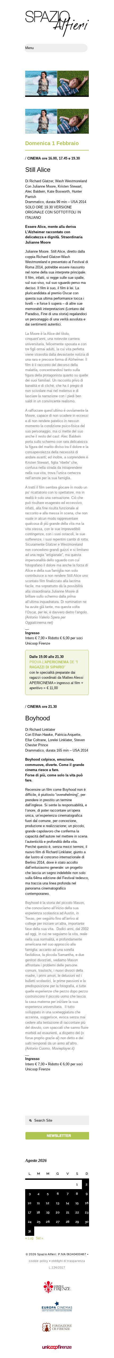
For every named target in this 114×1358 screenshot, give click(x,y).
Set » (39, 1238)
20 (58, 1212)
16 (86, 1203)
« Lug (29, 1238)
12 (47, 1203)
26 (48, 1222)
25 (38, 1222)
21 (67, 1212)
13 (57, 1203)
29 (77, 1222)
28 (67, 1222)
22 (77, 1212)
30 (87, 1222)
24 (29, 1222)
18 (38, 1212)
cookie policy (38, 1260)
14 (67, 1203)
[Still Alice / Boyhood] (57, 132)
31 (29, 1231)
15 (77, 1203)
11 (38, 1203)
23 (86, 1212)
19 (47, 1212)
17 (29, 1212)
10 (29, 1203)
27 (57, 1222)
